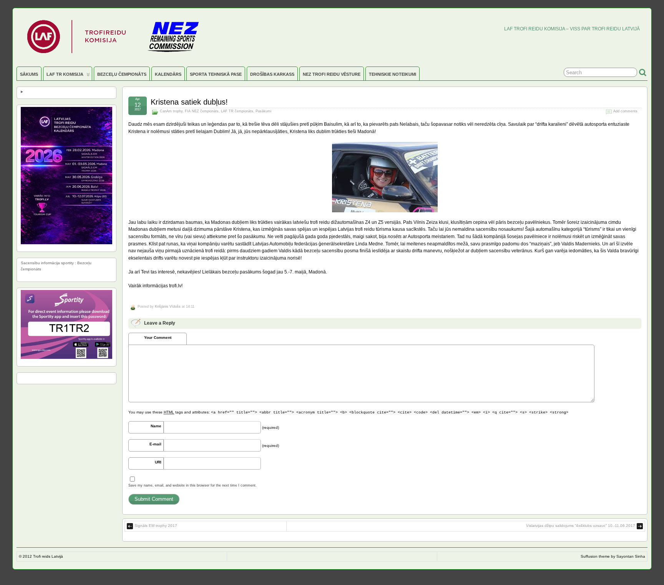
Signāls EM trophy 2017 (155, 525)
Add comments (625, 111)
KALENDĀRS (168, 74)
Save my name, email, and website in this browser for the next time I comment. (192, 485)
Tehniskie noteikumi (392, 74)
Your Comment (157, 337)
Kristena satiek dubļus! (189, 102)
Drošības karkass (272, 74)
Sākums (29, 74)
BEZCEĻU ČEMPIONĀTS (121, 74)
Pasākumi (263, 111)
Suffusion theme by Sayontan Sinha (613, 556)
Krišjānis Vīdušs (168, 306)
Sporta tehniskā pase (216, 74)
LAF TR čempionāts (237, 111)
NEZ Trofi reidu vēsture (331, 74)
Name (156, 426)
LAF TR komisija (64, 74)
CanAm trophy (171, 111)
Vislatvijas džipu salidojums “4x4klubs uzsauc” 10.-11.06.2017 (580, 525)
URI (158, 462)
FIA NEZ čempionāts (202, 111)
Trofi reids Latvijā (48, 556)
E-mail (155, 444)
